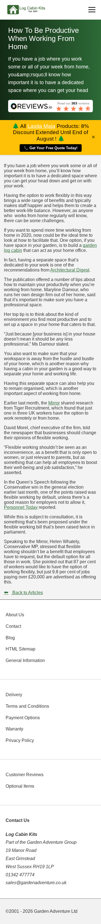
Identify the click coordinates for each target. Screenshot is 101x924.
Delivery (14, 694)
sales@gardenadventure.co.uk (36, 882)
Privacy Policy (20, 740)
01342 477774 (20, 874)
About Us (15, 614)
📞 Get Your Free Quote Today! (50, 148)
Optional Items (20, 786)
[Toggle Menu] (92, 9)
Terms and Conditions (27, 706)
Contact (13, 626)
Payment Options (23, 717)
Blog (10, 637)
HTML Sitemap (20, 649)
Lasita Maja (41, 126)
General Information (25, 660)
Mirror (54, 403)
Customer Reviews (24, 774)
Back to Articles (23, 592)
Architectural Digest (69, 270)
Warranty (14, 729)
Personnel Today (21, 507)
